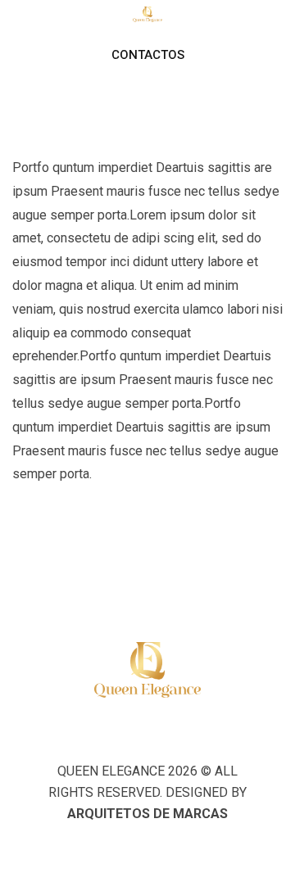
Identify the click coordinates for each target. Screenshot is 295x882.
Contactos (147, 54)
